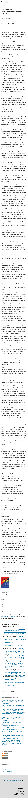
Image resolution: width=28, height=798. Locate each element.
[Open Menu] (1, 1)
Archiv (7, 4)
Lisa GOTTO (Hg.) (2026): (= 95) (13, 702)
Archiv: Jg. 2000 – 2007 (15, 4)
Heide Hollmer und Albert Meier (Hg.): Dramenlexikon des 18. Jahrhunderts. (15, 657)
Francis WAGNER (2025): (12, 736)
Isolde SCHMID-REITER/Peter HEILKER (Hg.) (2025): (12, 724)
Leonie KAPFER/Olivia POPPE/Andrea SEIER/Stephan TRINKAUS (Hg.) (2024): (13, 742)
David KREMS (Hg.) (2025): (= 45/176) (13, 719)
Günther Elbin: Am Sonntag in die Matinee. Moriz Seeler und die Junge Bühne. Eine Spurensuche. (15, 682)
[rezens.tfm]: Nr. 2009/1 (9, 642)
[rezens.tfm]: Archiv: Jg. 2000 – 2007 (16, 675)
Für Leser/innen (5, 767)
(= (22, 743)
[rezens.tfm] (5, 691)
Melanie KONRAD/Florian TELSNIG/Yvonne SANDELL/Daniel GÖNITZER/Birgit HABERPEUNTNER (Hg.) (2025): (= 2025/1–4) (14, 712)
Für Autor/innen (5, 769)
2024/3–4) (4, 744)
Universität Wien (7, 781)
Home (2, 4)
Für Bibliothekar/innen (7, 771)
